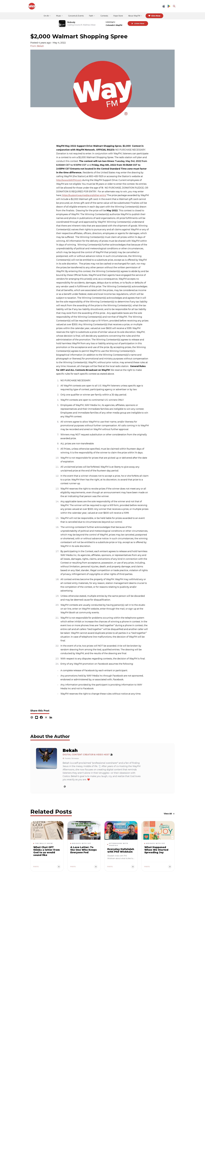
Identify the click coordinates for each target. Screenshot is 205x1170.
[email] (31, 717)
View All (168, 814)
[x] (46, 717)
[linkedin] (50, 717)
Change (121, 22)
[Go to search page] (174, 6)
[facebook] (41, 717)
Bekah (70, 750)
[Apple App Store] (164, 6)
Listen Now (139, 23)
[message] (36, 717)
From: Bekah (37, 46)
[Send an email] (65, 786)
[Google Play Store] (169, 6)
